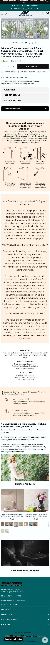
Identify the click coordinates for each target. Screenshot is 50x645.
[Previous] (4, 29)
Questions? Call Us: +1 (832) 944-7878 (25, 5)
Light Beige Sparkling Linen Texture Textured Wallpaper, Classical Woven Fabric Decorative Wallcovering (22, 515)
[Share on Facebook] (19, 43)
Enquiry (42, 72)
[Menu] (2, 14)
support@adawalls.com (16, 600)
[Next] (46, 29)
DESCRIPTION (9, 90)
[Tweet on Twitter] (23, 43)
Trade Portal (17, 9)
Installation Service (13, 639)
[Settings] (42, 14)
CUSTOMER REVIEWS (12, 108)
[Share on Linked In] (29, 43)
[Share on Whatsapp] (33, 43)
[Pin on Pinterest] (26, 43)
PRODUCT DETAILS (11, 95)
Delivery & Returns (27, 72)
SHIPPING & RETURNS (12, 100)
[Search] (6, 14)
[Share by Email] (36, 43)
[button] (47, 14)
